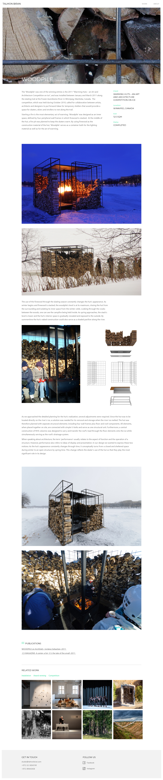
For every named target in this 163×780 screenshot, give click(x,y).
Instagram (91, 768)
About (156, 4)
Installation (61, 80)
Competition (54, 675)
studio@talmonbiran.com (31, 761)
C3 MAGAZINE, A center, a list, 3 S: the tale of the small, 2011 (49, 653)
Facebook (90, 762)
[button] (145, 4)
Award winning (39, 675)
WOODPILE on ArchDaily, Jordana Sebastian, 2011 (44, 649)
